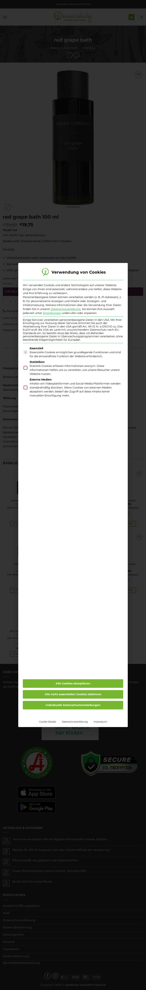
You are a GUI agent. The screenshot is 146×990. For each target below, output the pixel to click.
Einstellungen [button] (52, 313)
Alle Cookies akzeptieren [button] (73, 683)
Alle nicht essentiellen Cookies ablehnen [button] (73, 694)
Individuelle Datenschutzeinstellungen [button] (73, 705)
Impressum (100, 721)
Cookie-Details (47, 721)
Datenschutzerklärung (66, 309)
